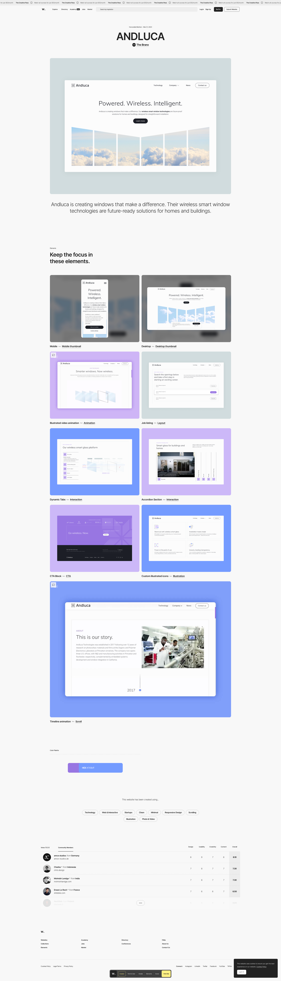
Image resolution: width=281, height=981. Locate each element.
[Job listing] (186, 385)
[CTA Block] (94, 538)
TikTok (229, 966)
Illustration (179, 576)
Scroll (79, 721)
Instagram (188, 966)
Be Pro (218, 9)
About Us (165, 944)
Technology (90, 812)
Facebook (213, 966)
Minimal (154, 812)
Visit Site (166, 974)
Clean (141, 812)
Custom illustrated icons (155, 576)
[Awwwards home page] (113, 973)
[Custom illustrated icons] (186, 538)
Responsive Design (173, 812)
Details (141, 974)
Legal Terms (57, 966)
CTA (68, 576)
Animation (89, 423)
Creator (122, 974)
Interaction (76, 499)
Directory (64, 9)
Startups (128, 812)
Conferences (126, 944)
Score (157, 974)
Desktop (146, 346)
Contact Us (166, 947)
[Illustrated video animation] (94, 385)
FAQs (164, 940)
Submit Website (231, 9)
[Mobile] (94, 308)
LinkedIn (197, 966)
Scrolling (192, 812)
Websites (44, 940)
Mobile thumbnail (71, 346)
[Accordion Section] (186, 461)
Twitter (205, 966)
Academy (74, 9)
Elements (149, 974)
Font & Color (131, 974)
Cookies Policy (46, 966)
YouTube (222, 966)
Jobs (83, 9)
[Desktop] (186, 308)
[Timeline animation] (140, 649)
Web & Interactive (110, 812)
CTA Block (55, 576)
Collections (45, 944)
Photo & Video (148, 819)
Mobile (53, 346)
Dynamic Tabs (57, 499)
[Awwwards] (43, 9)
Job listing (147, 423)
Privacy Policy (68, 966)
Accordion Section (152, 499)
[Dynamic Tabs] (94, 461)
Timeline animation (60, 721)
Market (89, 9)
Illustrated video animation (64, 423)
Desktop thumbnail (166, 346)
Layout (161, 423)
